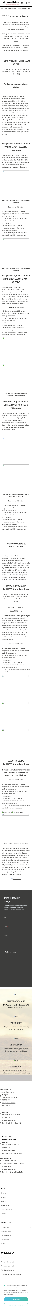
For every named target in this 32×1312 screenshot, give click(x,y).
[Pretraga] (22, 3)
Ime (5, 917)
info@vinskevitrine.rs (8, 1103)
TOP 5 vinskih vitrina (7, 1270)
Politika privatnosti (6, 1209)
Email (6, 926)
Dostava (3, 1201)
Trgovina (3, 1213)
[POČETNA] (2, 8)
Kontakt (3, 1197)
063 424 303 (6, 1100)
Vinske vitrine (5, 1227)
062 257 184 (6, 1117)
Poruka (6, 935)
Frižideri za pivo (6, 1236)
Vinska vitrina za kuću (7, 1262)
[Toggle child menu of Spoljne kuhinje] (30, 1232)
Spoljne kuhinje (6, 1231)
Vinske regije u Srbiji (7, 1266)
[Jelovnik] (29, 3)
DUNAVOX (13, 103)
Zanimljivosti (5, 1240)
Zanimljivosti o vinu (7, 1258)
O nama (3, 1193)
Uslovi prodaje (5, 1205)
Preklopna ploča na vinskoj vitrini (11, 1274)
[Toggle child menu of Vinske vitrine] (30, 1227)
